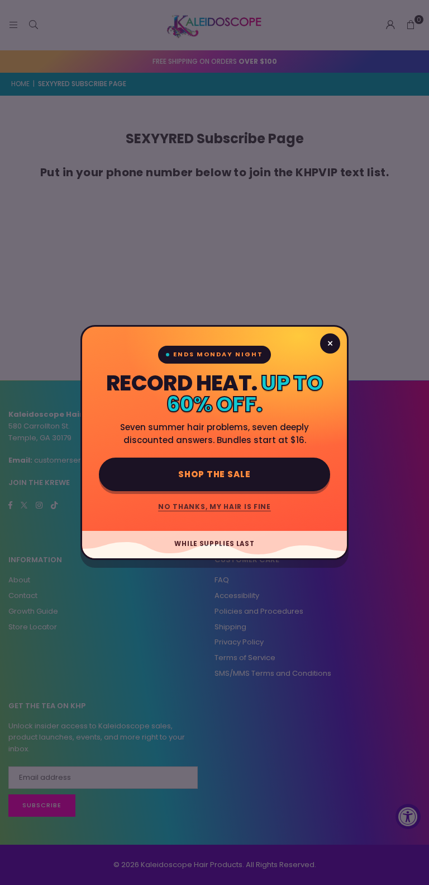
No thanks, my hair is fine (214, 506)
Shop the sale (214, 474)
